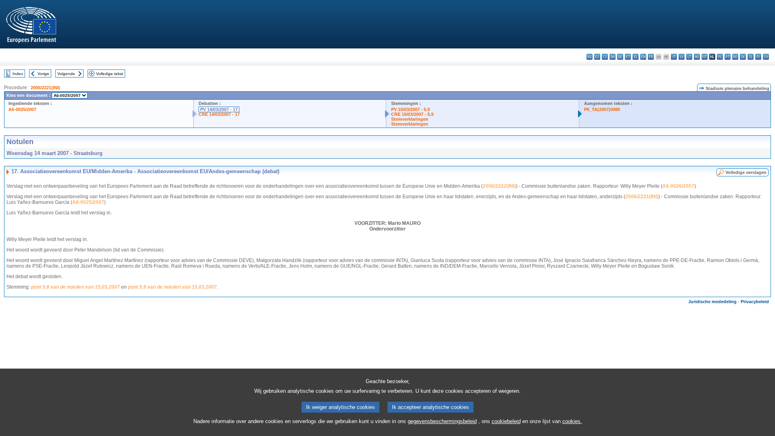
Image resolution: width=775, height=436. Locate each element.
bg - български (589, 57)
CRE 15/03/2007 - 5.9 (412, 114)
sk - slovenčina (743, 57)
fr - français (651, 57)
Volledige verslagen (746, 172)
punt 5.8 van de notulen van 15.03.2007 (75, 287)
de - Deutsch (620, 57)
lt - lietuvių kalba (689, 57)
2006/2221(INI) (45, 87)
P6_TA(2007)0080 (602, 109)
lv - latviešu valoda (682, 57)
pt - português (728, 57)
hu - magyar (697, 57)
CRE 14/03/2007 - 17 (219, 114)
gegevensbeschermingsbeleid (442, 421)
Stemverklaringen (409, 119)
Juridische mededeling (712, 301)
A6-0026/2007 (678, 186)
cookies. (572, 421)
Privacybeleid (755, 301)
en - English (643, 57)
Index (18, 73)
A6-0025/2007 (22, 109)
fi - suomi (758, 57)
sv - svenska (766, 57)
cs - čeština (605, 57)
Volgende (66, 73)
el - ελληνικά (636, 57)
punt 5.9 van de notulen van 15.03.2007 (172, 287)
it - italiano (674, 57)
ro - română (735, 57)
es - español (597, 57)
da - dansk (613, 57)
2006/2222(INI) (499, 186)
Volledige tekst (109, 73)
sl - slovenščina (751, 57)
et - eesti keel (628, 57)
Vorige (43, 73)
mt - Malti (705, 57)
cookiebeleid (506, 421)
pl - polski (720, 57)
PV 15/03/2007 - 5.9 (410, 109)
